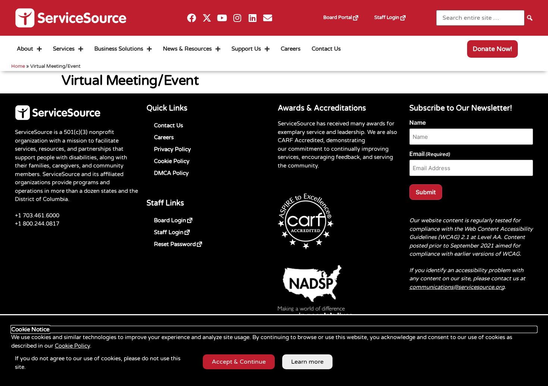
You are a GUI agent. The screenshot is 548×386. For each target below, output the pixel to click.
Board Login (182, 219)
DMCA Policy (171, 173)
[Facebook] (191, 18)
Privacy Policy (172, 149)
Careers (290, 48)
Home (18, 66)
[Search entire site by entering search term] (480, 18)
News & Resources (187, 48)
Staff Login (394, 14)
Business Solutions (118, 48)
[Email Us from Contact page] (267, 18)
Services (64, 48)
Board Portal (345, 14)
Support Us (246, 48)
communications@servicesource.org (456, 287)
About (25, 48)
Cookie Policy (171, 161)
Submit (426, 192)
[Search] (529, 17)
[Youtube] (222, 18)
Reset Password (187, 243)
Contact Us (326, 48)
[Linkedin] (252, 18)
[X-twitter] (207, 18)
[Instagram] (237, 18)
